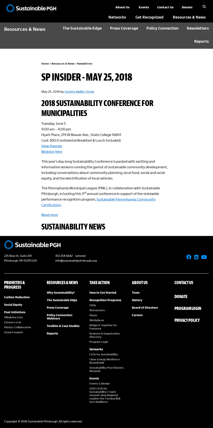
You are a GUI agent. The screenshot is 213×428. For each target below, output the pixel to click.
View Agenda (51, 146)
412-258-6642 (64, 255)
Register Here (51, 151)
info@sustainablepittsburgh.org (76, 260)
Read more (49, 215)
